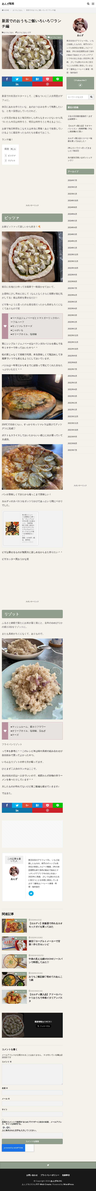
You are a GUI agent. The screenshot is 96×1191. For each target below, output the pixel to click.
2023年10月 (73, 268)
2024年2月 (72, 241)
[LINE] (58, 79)
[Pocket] (47, 79)
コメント (7, 1062)
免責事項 (66, 1175)
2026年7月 (72, 180)
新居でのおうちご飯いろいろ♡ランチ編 (41, 10)
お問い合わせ (32, 1175)
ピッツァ (10, 155)
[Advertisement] (32, 185)
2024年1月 (72, 248)
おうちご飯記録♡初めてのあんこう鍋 (45, 978)
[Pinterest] (47, 84)
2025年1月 (72, 194)
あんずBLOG (8, 3)
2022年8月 (72, 362)
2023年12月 (73, 254)
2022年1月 (72, 409)
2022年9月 (72, 356)
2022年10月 (73, 349)
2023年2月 (72, 322)
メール (6, 1099)
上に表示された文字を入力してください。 (20, 1130)
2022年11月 (73, 342)
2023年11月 (73, 261)
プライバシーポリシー (49, 1175)
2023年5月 (72, 302)
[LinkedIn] (17, 84)
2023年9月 (72, 275)
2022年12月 (73, 335)
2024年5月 (72, 221)
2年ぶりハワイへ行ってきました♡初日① (79, 149)
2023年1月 (72, 328)
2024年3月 (72, 234)
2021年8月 (72, 443)
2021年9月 (72, 436)
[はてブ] (37, 79)
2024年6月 (72, 214)
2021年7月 (72, 450)
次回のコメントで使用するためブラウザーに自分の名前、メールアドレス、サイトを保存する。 (32, 1123)
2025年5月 (72, 187)
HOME (6, 10)
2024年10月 (73, 200)
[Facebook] (7, 79)
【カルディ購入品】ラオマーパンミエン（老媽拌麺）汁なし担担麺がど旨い (80, 129)
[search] (91, 97)
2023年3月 (72, 315)
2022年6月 (72, 376)
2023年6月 (72, 295)
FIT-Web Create (44, 1184)
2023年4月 (72, 308)
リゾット (10, 160)
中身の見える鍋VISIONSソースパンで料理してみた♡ (45, 960)
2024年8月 (72, 207)
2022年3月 (72, 396)
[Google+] (27, 79)
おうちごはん (17, 10)
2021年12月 (73, 416)
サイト (5, 1109)
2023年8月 (72, 281)
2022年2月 (72, 403)
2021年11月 (73, 423)
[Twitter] (17, 79)
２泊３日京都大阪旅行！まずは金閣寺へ (80, 117)
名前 (5, 1088)
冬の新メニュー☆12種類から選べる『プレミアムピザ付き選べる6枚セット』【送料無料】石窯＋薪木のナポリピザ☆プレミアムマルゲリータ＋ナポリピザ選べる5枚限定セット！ (28, 525)
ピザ (29, 32)
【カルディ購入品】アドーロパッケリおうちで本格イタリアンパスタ (45, 997)
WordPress (68, 1184)
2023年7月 (72, 288)
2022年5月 (72, 382)
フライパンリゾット (12, 744)
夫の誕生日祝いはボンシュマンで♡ (80, 158)
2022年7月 (72, 369)
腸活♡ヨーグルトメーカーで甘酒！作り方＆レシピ (44, 943)
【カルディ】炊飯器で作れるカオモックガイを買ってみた (45, 925)
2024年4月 (72, 227)
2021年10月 (73, 430)
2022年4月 (72, 389)
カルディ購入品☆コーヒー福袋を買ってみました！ (80, 139)
